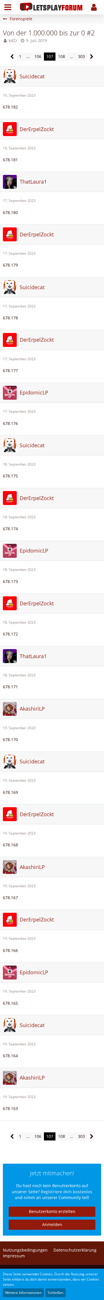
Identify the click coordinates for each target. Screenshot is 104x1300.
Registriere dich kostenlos (66, 1191)
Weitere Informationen (23, 1292)
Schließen (55, 1292)
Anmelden (52, 1224)
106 (37, 56)
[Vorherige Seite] (12, 56)
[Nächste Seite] (92, 56)
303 (81, 56)
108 (61, 56)
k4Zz (13, 40)
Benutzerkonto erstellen (52, 1211)
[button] (8, 7)
